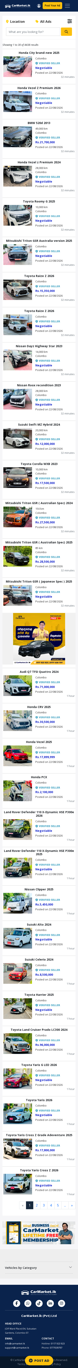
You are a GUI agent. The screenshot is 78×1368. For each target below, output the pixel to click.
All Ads (44, 21)
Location (17, 21)
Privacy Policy (53, 1364)
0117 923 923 (58, 1343)
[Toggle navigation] (67, 6)
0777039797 (56, 1347)
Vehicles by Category (21, 1268)
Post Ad (52, 5)
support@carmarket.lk (17, 1347)
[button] (38, 5)
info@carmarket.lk (15, 1343)
